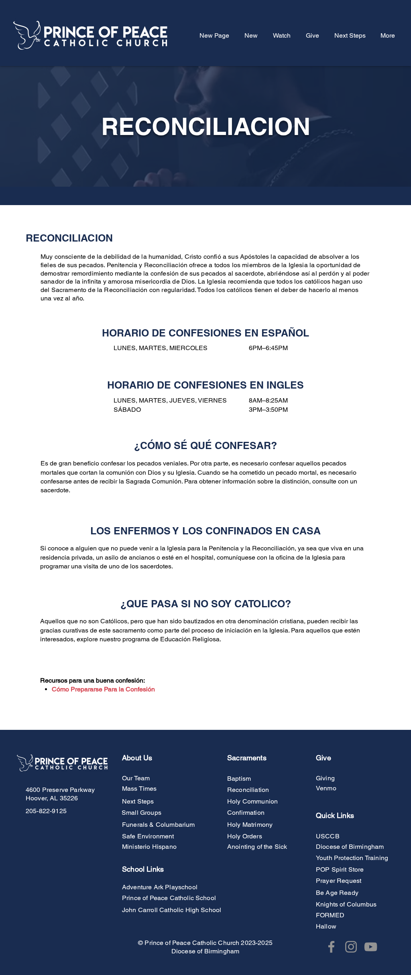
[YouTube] (370, 947)
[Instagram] (351, 947)
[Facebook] (331, 947)
